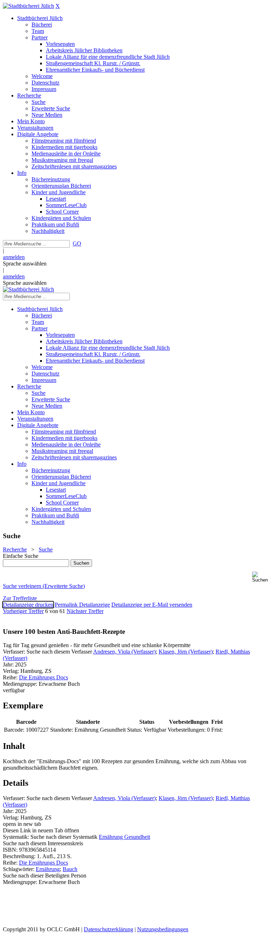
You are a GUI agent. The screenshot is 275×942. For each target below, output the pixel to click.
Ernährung (48, 869)
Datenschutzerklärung (108, 929)
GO (77, 243)
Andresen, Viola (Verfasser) (124, 652)
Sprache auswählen (25, 263)
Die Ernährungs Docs (43, 677)
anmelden (14, 257)
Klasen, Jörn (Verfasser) (186, 652)
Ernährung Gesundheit (124, 837)
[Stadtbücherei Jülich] (28, 6)
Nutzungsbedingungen (162, 929)
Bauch (70, 869)
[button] (262, 577)
